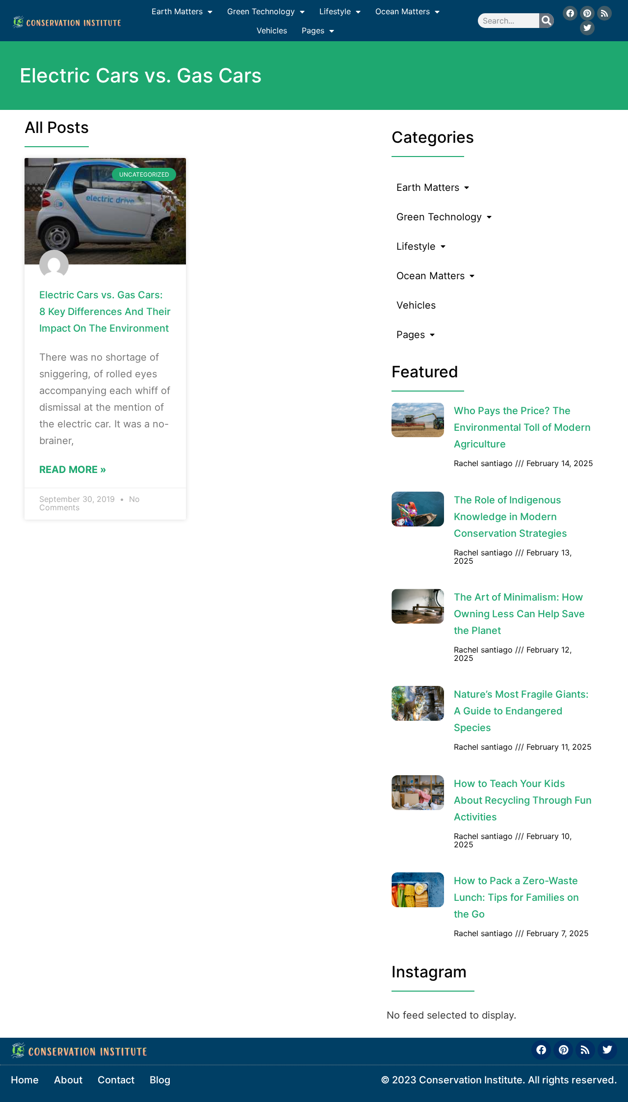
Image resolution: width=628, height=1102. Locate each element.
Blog (160, 1080)
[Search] (546, 20)
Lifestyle (335, 11)
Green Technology (261, 11)
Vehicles (272, 30)
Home (25, 1080)
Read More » (72, 469)
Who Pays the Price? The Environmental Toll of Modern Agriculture (522, 427)
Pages (313, 30)
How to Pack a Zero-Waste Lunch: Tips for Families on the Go (516, 897)
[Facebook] (570, 13)
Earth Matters (177, 11)
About (68, 1080)
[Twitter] (587, 28)
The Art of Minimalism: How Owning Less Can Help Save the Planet (519, 613)
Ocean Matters (402, 11)
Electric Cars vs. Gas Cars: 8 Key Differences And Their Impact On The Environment (105, 311)
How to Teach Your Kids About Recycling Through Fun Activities (523, 800)
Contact (116, 1080)
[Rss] (604, 13)
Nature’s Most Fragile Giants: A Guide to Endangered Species (521, 711)
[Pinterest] (587, 13)
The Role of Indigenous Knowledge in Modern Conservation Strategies (510, 516)
